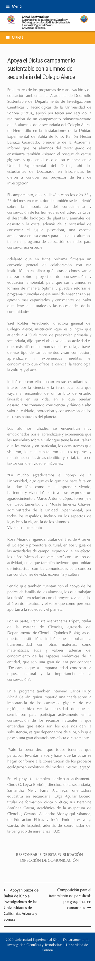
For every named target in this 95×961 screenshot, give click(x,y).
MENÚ (17, 37)
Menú (17, 6)
